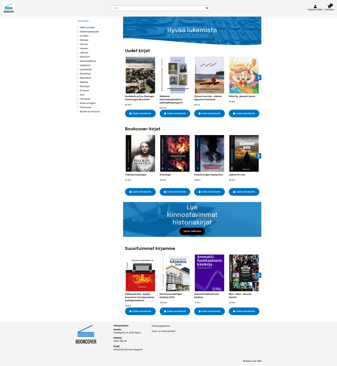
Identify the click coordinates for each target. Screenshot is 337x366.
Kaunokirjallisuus (88, 61)
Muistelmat (85, 78)
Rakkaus (84, 82)
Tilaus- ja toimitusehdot (163, 331)
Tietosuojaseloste (161, 326)
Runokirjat (85, 86)
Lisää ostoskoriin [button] (141, 113)
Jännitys (84, 53)
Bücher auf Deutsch (90, 112)
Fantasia (84, 40)
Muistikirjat (85, 74)
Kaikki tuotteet (87, 27)
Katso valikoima (192, 231)
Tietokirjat (85, 99)
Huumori (84, 48)
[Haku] (207, 8)
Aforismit (84, 91)
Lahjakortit (85, 65)
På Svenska (85, 107)
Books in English (88, 103)
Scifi (82, 95)
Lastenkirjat (86, 70)
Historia (84, 44)
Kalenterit (85, 57)
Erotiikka (84, 36)
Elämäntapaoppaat (89, 32)
